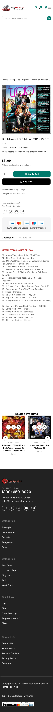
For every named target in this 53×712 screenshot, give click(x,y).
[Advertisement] (26, 48)
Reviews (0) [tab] (24, 237)
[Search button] (49, 18)
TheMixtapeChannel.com (32, 683)
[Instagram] (10, 211)
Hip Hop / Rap (14, 80)
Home (4, 80)
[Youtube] (16, 211)
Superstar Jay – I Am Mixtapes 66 (39, 446)
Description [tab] (8, 237)
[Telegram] (22, 211)
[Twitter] (11, 508)
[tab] (8, 238)
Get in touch (17, 206)
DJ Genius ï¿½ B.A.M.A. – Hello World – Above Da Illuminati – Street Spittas (13, 448)
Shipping (6, 165)
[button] (5, 438)
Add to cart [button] (13, 427)
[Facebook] (4, 211)
